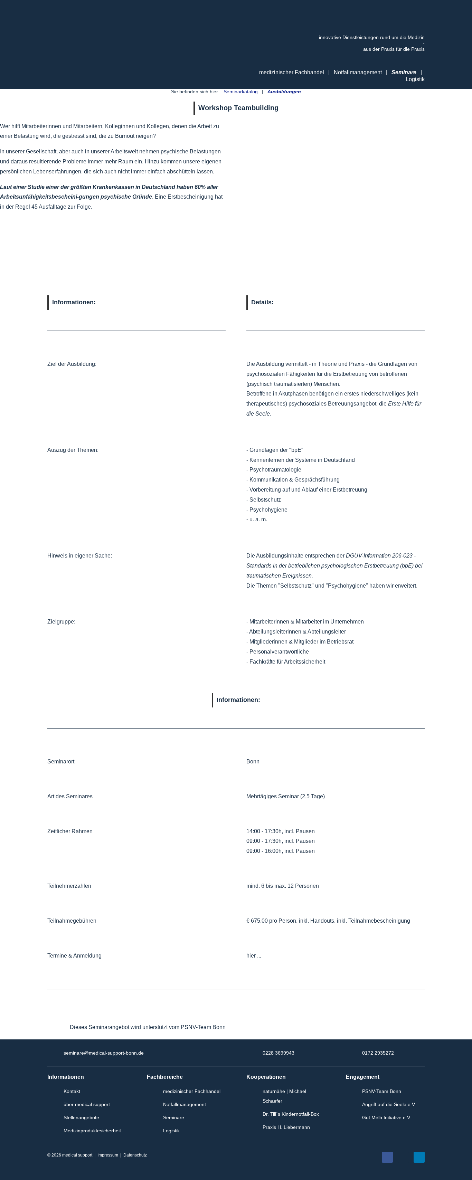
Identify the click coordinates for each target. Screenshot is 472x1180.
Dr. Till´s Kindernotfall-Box (291, 1114)
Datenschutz (135, 1155)
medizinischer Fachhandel (191, 1091)
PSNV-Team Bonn (381, 1091)
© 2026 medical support (69, 1155)
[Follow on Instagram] (403, 1157)
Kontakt (72, 1091)
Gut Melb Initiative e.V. (386, 1117)
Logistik (415, 79)
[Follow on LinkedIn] (419, 1157)
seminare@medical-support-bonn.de (104, 1053)
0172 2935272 (378, 1053)
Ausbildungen (284, 91)
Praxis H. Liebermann (286, 1127)
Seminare (403, 72)
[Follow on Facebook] (387, 1157)
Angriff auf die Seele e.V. (389, 1104)
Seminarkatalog (241, 91)
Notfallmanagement (358, 72)
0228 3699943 (278, 1053)
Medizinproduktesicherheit (92, 1130)
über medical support (87, 1104)
